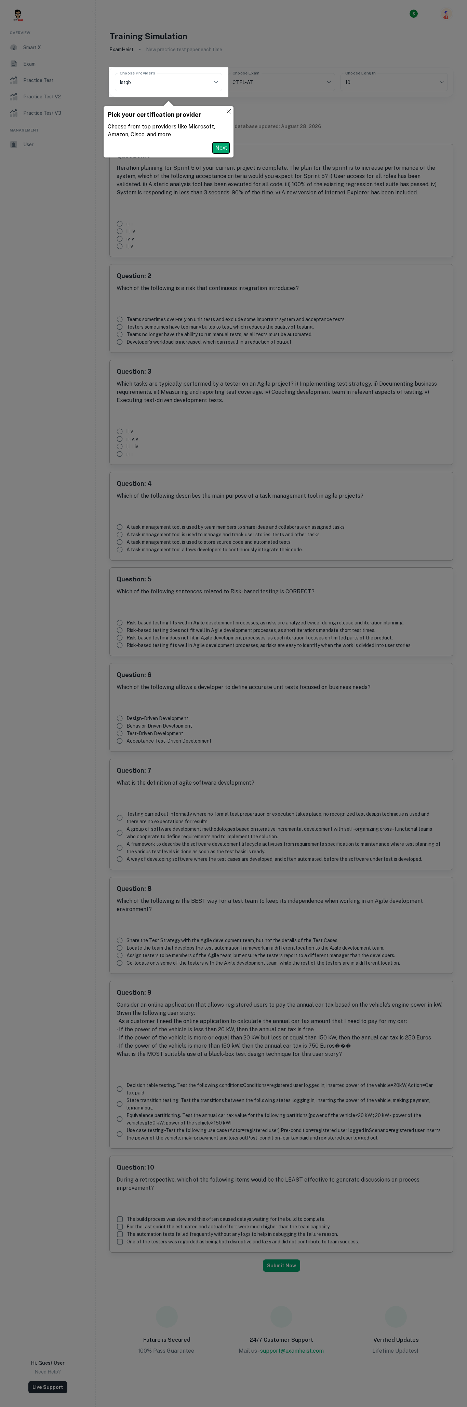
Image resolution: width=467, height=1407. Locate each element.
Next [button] (221, 148)
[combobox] (159, 82)
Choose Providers (137, 73)
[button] (229, 111)
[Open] (216, 82)
